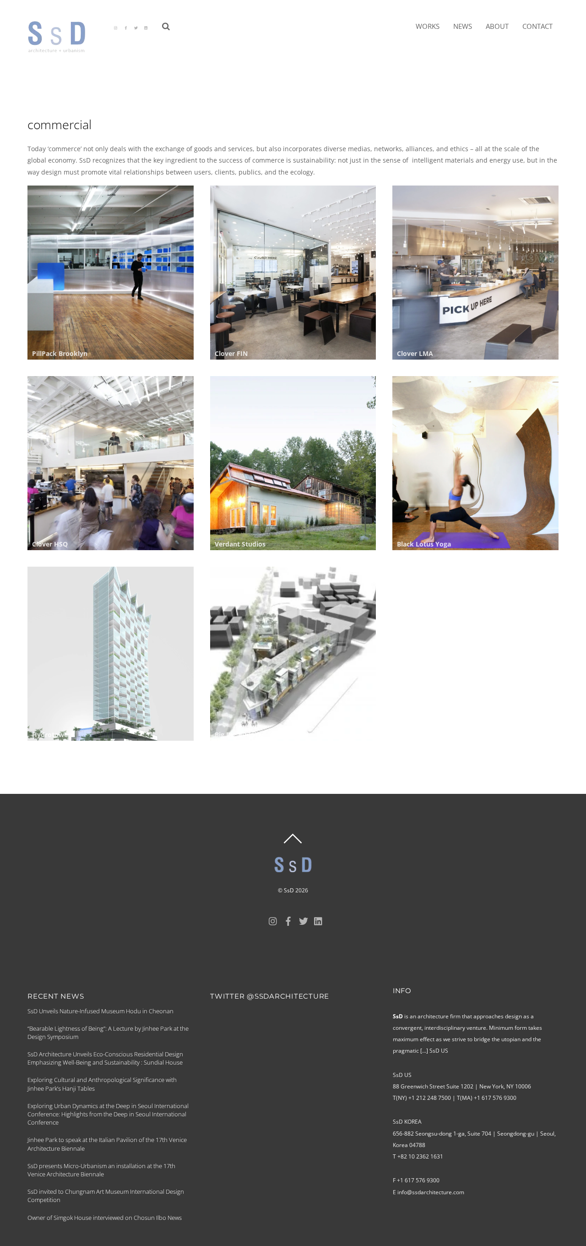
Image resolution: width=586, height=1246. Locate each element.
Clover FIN (231, 353)
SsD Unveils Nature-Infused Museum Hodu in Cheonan (100, 1011)
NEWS (462, 26)
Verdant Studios (240, 544)
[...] (424, 1051)
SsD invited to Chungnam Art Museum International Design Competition (105, 1195)
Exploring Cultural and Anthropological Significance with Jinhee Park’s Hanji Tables (102, 1084)
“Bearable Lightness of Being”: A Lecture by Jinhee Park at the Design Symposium (108, 1032)
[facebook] (126, 27)
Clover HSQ (50, 544)
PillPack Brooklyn (59, 353)
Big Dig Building (239, 734)
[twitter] (136, 27)
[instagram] (115, 27)
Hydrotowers (53, 734)
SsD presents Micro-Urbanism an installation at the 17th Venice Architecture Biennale (101, 1170)
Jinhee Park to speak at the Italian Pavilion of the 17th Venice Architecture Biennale (107, 1144)
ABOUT (497, 26)
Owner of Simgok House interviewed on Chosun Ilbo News (104, 1217)
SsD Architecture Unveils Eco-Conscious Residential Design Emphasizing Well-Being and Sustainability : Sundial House (105, 1058)
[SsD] (62, 48)
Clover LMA (415, 353)
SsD (289, 890)
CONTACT (537, 26)
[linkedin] (146, 27)
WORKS (428, 26)
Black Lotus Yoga (424, 544)
